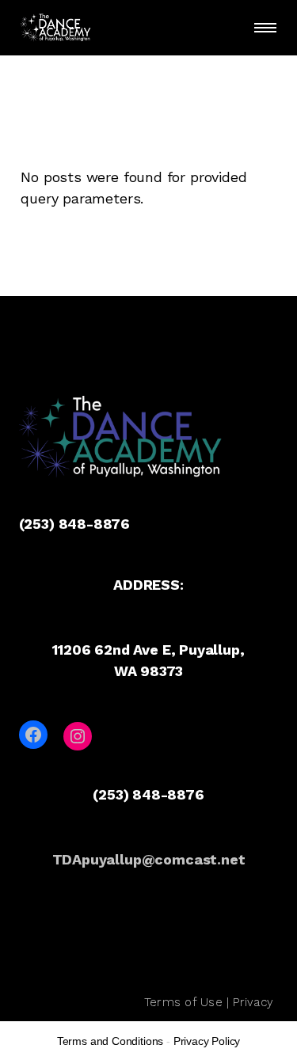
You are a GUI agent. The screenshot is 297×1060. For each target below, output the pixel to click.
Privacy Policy (206, 1041)
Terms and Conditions (110, 1041)
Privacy (253, 1002)
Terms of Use (183, 1002)
